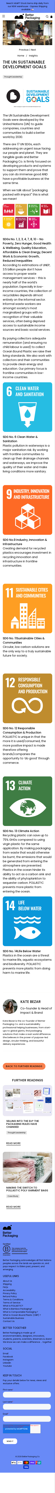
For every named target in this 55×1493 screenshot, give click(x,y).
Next (33, 50)
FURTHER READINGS (27, 1080)
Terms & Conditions (13, 1299)
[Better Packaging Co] (27, 16)
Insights (33, 56)
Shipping (7, 1284)
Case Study (13, 1196)
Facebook (8, 1356)
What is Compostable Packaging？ (20, 1311)
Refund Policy (10, 1296)
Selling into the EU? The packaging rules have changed (22, 1124)
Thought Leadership (13, 76)
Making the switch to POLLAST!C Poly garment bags (27, 1189)
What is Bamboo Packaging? (17, 1308)
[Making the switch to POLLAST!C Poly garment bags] (27, 1167)
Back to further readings (24, 1066)
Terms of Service (11, 1302)
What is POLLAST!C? (13, 1305)
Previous (24, 50)
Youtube (7, 1365)
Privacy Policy (10, 1293)
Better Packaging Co (30, 1456)
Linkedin (7, 1362)
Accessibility (9, 1290)
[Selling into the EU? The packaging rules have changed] (27, 1100)
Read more (13, 1143)
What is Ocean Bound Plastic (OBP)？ (22, 1315)
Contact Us (9, 1321)
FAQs (5, 1287)
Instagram (8, 1359)
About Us (7, 1281)
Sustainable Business (13, 1318)
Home (20, 56)
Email (5, 1353)
